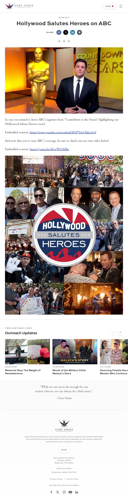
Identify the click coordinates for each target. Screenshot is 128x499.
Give (108, 6)
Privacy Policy (56, 479)
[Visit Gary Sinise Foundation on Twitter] (58, 492)
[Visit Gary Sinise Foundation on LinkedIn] (77, 492)
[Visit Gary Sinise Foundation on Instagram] (64, 492)
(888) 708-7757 (69, 472)
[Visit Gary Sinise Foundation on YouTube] (70, 492)
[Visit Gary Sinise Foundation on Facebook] (51, 492)
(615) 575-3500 (64, 468)
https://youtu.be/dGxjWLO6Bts (49, 149)
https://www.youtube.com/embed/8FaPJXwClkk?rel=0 (63, 132)
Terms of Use (72, 479)
